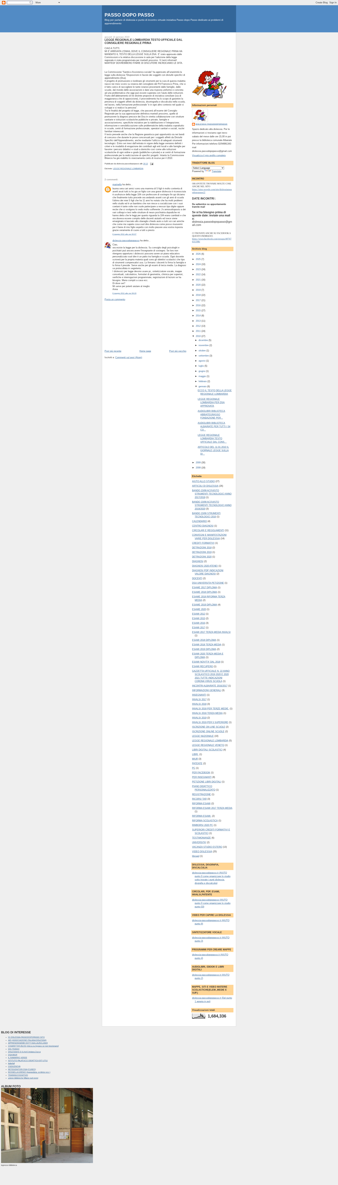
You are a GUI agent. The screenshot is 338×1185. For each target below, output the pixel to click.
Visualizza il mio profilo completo (209, 155)
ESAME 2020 (199, 609)
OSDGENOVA (14, 1066)
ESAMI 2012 (198, 614)
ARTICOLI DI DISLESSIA (205, 486)
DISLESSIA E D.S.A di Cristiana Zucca (24, 1052)
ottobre (202, 350)
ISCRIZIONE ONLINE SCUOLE (208, 731)
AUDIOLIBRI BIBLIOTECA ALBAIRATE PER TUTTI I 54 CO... (214, 426)
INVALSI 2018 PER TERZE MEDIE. (210, 708)
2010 (198, 336)
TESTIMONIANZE (201, 837)
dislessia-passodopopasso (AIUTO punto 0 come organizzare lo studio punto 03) (211, 903)
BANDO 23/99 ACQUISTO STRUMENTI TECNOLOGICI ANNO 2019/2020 (211, 505)
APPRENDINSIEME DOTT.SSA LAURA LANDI (28, 1043)
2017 (198, 300)
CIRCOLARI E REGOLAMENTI (208, 530)
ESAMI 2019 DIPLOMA (204, 649)
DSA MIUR (12, 1055)
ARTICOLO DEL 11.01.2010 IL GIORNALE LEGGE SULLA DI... (213, 450)
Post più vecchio (177, 351)
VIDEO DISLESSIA (202, 851)
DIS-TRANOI (13, 1049)
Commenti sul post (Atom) (128, 357)
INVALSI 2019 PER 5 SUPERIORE (210, 722)
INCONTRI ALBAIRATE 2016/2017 (209, 685)
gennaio (203, 386)
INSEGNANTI (199, 695)
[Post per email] (151, 164)
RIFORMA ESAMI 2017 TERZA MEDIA (212, 808)
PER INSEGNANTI (202, 777)
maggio (203, 376)
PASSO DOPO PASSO (129, 15)
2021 (198, 279)
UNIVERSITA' (199, 842)
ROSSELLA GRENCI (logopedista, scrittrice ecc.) (29, 1072)
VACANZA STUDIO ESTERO (207, 847)
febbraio (203, 381)
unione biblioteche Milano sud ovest (23, 1078)
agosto (202, 360)
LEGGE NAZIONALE (203, 736)
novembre (204, 345)
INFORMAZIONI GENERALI (206, 690)
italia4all (11, 1063)
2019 (198, 290)
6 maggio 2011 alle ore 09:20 (124, 293)
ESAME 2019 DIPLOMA (204, 604)
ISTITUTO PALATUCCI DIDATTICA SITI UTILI (28, 1061)
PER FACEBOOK (201, 772)
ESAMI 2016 (198, 623)
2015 (198, 310)
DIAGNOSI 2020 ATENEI (205, 566)
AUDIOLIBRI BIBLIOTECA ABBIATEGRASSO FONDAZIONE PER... (211, 414)
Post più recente (113, 351)
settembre (204, 355)
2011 (198, 331)
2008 (198, 467)
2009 (198, 462)
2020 (198, 285)
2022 (198, 274)
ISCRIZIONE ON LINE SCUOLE (208, 727)
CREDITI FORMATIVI (203, 543)
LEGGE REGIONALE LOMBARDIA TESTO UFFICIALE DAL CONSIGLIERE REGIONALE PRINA (144, 41)
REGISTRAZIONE (201, 794)
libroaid (195, 856)
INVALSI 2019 (199, 717)
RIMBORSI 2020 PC (202, 825)
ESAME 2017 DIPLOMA (204, 587)
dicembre (204, 340)
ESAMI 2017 (198, 627)
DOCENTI (197, 578)
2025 (198, 259)
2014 (198, 315)
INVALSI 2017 (199, 699)
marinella (117, 184)
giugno (202, 371)
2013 (198, 321)
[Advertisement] (131, 325)
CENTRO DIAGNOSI (203, 525)
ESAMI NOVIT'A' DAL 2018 (206, 662)
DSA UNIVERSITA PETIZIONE (208, 583)
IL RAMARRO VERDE (17, 1058)
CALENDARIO (199, 521)
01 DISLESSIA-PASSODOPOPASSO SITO (26, 1037)
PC (193, 768)
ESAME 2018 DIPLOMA (204, 592)
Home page (145, 351)
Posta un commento (115, 299)
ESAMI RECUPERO (202, 666)
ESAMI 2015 (198, 618)
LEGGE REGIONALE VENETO (208, 745)
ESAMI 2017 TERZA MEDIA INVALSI (211, 632)
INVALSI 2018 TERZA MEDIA (207, 713)
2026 (198, 254)
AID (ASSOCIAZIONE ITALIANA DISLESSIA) (27, 1040)
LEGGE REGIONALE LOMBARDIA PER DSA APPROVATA (211, 402)
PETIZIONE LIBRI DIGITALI (206, 781)
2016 (198, 305)
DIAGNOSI (197, 561)
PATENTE (197, 763)
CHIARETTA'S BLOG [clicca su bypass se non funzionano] (33, 1046)
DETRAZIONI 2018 (202, 547)
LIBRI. (195, 754)
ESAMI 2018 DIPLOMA (204, 640)
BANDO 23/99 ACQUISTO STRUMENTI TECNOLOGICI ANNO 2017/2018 (211, 494)
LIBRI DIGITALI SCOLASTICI (207, 749)
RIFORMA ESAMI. (201, 816)
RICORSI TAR (199, 799)
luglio (202, 366)
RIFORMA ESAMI (201, 803)
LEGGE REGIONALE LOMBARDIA (128, 169)
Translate (216, 171)
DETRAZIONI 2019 (202, 552)
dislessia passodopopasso (125, 240)
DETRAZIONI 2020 (202, 556)
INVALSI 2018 (199, 704)
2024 (198, 264)
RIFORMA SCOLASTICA (205, 820)
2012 (198, 326)
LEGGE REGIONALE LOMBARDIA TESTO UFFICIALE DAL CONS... (212, 438)
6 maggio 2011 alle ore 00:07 (124, 234)
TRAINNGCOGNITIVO (18, 1075)
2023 (198, 269)
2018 (198, 295)
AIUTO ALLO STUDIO (203, 481)
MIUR (195, 759)
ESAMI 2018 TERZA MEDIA (206, 644)
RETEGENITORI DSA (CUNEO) (22, 1069)
